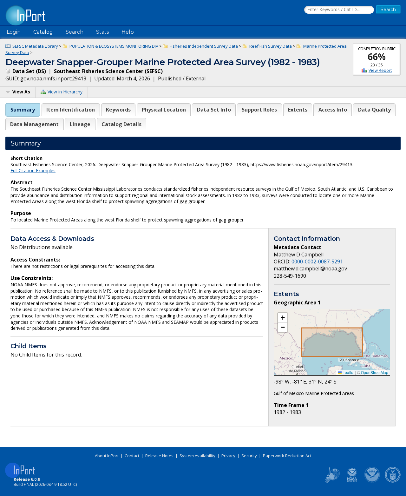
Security (249, 456)
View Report (380, 70)
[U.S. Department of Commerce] (392, 481)
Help (127, 32)
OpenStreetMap (374, 372)
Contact (132, 456)
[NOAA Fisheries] (352, 481)
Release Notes (159, 456)
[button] (282, 318)
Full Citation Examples (33, 170)
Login (14, 32)
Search (74, 32)
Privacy (228, 456)
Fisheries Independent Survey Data (204, 46)
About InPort (107, 456)
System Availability (197, 456)
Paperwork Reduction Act (287, 456)
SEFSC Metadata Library (35, 46)
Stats (102, 32)
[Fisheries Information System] (332, 481)
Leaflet (348, 372)
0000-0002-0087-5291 (317, 261)
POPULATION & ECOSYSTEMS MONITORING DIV (113, 46)
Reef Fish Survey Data (270, 46)
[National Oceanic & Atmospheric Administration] (372, 481)
